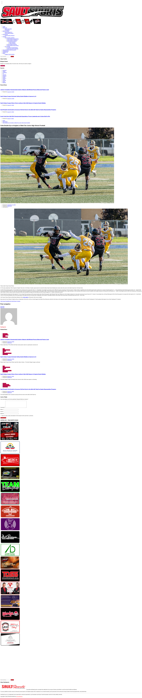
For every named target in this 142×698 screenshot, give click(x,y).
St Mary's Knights (16, 301)
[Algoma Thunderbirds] (10, 517)
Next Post (2, 307)
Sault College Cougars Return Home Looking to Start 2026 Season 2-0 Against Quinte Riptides (23, 103)
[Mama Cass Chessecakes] (10, 607)
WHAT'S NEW (5, 337)
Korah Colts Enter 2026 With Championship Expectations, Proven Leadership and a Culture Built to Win (25, 116)
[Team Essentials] (10, 491)
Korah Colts (11, 301)
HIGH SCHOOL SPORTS (9, 37)
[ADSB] (10, 555)
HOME (4, 26)
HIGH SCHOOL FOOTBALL (12, 40)
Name (1, 409)
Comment (2, 407)
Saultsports (9, 206)
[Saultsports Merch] (10, 466)
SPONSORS (7, 30)
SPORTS (4, 36)
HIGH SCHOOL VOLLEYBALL (13, 45)
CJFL (4, 348)
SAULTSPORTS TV (8, 32)
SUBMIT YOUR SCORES (9, 54)
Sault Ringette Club (6, 385)
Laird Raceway (5, 334)
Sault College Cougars (7, 353)
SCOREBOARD (6, 51)
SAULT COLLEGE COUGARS (12, 48)
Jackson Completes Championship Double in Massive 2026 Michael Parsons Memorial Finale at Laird (24, 89)
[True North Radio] (9, 568)
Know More (2, 65)
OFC (3, 352)
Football (4, 351)
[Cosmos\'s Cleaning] (10, 645)
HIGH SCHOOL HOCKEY (10, 35)
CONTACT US (5, 52)
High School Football (4, 301)
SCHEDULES (5, 34)
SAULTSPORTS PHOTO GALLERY (9, 50)
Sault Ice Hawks (6, 384)
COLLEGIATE (7, 46)
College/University (6, 350)
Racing (4, 336)
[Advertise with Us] (10, 632)
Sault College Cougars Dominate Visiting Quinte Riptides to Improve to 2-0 (18, 96)
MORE (4, 53)
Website (2, 413)
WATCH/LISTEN (6, 31)
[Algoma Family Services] (10, 504)
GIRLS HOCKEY (12, 43)
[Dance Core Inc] (10, 530)
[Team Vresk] (10, 594)
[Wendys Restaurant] (10, 619)
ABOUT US (5, 27)
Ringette (4, 383)
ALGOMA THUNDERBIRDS (12, 47)
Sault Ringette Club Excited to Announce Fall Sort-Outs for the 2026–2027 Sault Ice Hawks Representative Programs (28, 109)
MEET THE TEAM (8, 29)
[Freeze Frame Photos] (10, 543)
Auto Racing (5, 333)
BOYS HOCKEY (12, 42)
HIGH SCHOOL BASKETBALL (13, 39)
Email (1, 411)
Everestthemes (19, 696)
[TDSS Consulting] (10, 581)
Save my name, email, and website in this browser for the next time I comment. (17, 415)
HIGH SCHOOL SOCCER (12, 44)
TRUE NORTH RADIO (9, 33)
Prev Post (2, 306)
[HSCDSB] (10, 453)
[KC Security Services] (10, 479)
